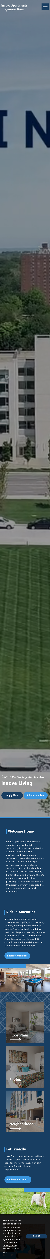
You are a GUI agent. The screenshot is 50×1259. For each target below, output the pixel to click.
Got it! (36, 1236)
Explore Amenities (17, 955)
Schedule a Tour (35, 795)
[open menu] (45, 6)
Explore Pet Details (18, 1179)
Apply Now (12, 795)
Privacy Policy (10, 1245)
